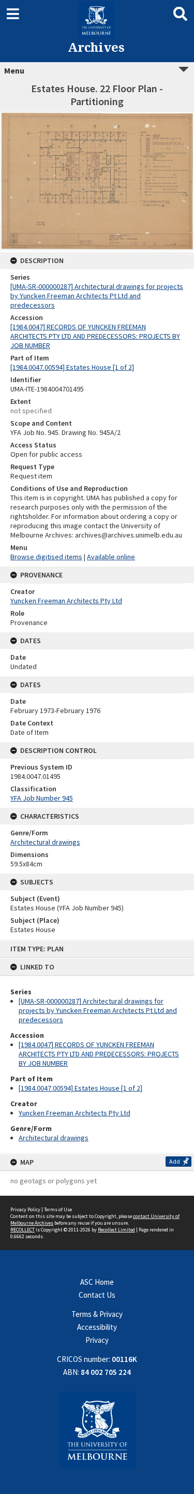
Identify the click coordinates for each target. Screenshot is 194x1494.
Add (174, 1161)
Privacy (97, 1340)
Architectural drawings (53, 1137)
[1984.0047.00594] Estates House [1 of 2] (80, 1088)
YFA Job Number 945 (41, 798)
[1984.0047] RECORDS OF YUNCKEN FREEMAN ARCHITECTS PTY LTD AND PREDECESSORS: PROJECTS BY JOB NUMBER (99, 1054)
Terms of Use (58, 1209)
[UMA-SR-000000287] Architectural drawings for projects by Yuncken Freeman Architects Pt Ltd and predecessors (98, 1010)
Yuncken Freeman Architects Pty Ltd (74, 1113)
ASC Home (97, 1282)
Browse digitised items (46, 556)
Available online (111, 556)
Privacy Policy (25, 1209)
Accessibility (97, 1327)
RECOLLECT (22, 1229)
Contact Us (97, 1295)
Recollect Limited (116, 1229)
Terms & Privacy (97, 1314)
